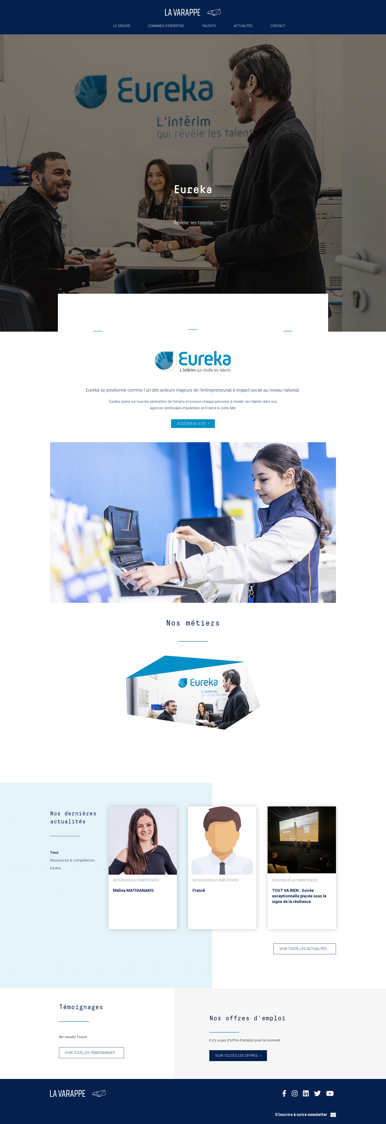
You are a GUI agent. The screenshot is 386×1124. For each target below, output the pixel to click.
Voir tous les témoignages (90, 1053)
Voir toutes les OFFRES (236, 1056)
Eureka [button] (55, 868)
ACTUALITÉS (243, 26)
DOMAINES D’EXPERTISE (166, 26)
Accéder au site (191, 424)
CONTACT (278, 26)
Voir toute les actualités (303, 949)
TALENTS (209, 26)
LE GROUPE (121, 26)
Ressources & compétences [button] (72, 860)
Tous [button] (54, 852)
